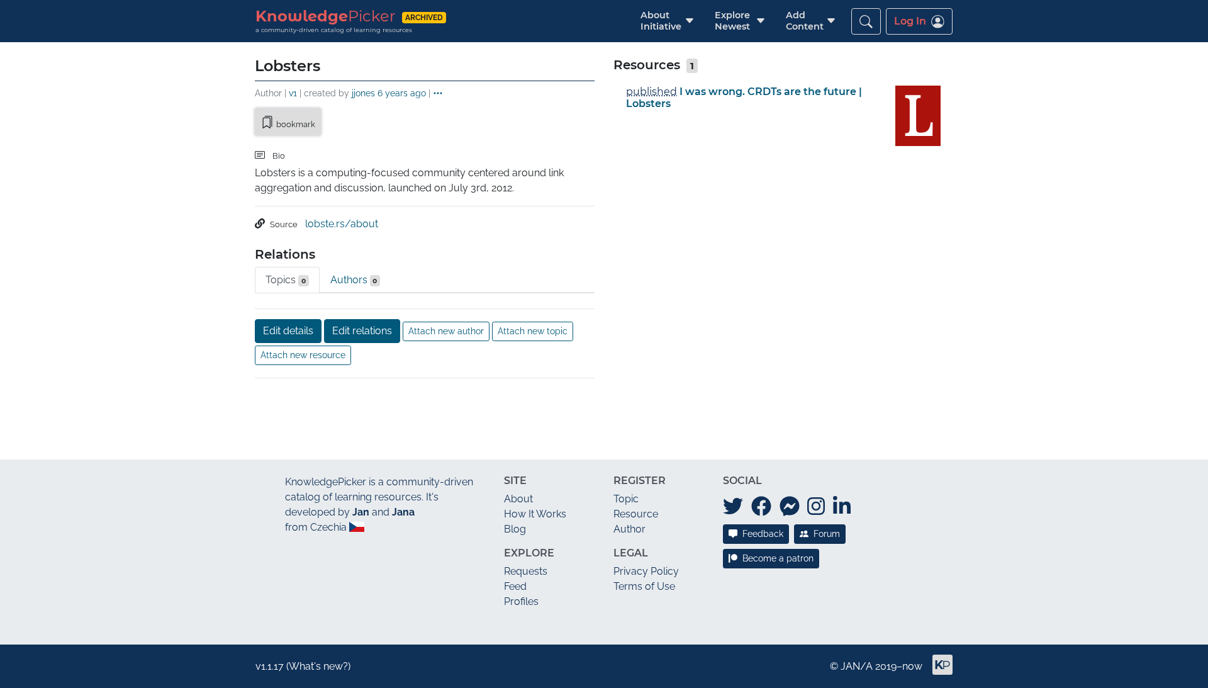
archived (424, 17)
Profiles (521, 601)
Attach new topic (533, 331)
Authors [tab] (354, 280)
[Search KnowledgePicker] (866, 21)
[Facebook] (761, 507)
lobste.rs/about (341, 224)
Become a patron (778, 558)
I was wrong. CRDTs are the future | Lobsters (744, 98)
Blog (515, 529)
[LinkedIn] (842, 507)
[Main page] (937, 670)
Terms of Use (644, 586)
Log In (910, 21)
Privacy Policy (646, 571)
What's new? (318, 666)
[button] (660, 21)
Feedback (762, 534)
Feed (515, 586)
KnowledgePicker (325, 482)
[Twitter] (733, 507)
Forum (827, 534)
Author (629, 529)
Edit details (288, 331)
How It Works (535, 514)
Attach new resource (302, 355)
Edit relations (362, 331)
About (518, 499)
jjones (363, 92)
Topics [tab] (286, 280)
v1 (293, 92)
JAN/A (857, 666)
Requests (525, 571)
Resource (635, 514)
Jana (403, 512)
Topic (626, 499)
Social (742, 481)
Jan (360, 512)
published (651, 92)
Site (515, 481)
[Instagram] (816, 507)
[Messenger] (790, 507)
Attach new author (446, 331)
